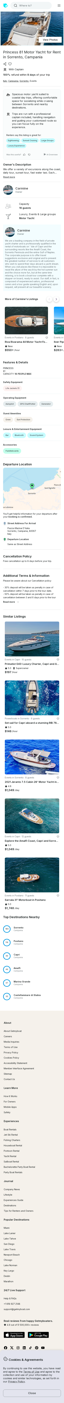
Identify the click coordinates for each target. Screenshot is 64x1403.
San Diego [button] (9, 1244)
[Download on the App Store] (14, 1335)
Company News (12, 1189)
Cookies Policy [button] (11, 1057)
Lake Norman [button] (10, 1265)
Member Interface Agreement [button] (19, 1068)
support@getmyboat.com (17, 1309)
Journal (8, 1181)
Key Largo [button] (9, 1270)
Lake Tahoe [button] (10, 1238)
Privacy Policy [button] (16, 1381)
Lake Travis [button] (10, 1249)
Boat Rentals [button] (10, 1129)
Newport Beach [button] (12, 1254)
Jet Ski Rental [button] (11, 1134)
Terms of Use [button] (31, 1371)
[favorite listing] (10, 64)
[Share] (5, 64)
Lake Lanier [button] (10, 1233)
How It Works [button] (10, 1096)
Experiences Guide (13, 1200)
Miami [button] (6, 1228)
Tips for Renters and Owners (18, 1211)
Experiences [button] (11, 1121)
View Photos (50, 39)
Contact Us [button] (9, 1079)
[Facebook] (5, 1348)
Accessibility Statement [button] (15, 1063)
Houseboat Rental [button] (13, 1145)
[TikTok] (30, 1348)
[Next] (56, 299)
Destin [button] (7, 1276)
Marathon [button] (8, 1281)
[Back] (49, 299)
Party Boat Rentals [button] (13, 1172)
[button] (26, 320)
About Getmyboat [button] (13, 1031)
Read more (9, 602)
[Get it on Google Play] (38, 1335)
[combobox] (30, 5)
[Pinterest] (37, 1348)
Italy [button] (5, 81)
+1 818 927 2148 (12, 1304)
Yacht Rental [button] (10, 1156)
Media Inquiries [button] (11, 1041)
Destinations (10, 1205)
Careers (8, 1036)
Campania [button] (13, 81)
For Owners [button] (10, 1101)
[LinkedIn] (24, 1348)
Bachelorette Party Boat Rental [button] (19, 1167)
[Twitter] (12, 1348)
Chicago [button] (8, 1260)
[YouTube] (43, 1348)
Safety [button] (7, 1112)
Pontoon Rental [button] (11, 1151)
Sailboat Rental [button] (11, 1161)
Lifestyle (8, 1194)
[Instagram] (18, 1348)
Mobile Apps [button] (10, 1107)
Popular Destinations (16, 1219)
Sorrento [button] (24, 81)
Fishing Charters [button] (12, 1140)
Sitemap (8, 1074)
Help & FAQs (10, 1298)
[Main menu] (59, 5)
